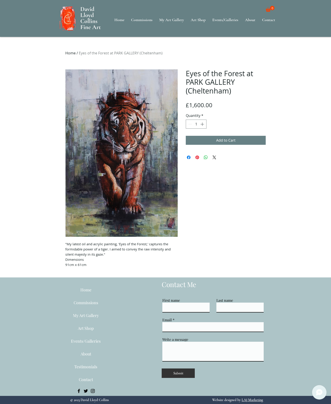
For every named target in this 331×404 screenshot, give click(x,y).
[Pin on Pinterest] (197, 157)
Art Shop (86, 328)
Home (70, 53)
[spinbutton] (196, 124)
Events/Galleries (86, 341)
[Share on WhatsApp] (206, 157)
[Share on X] (214, 157)
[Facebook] (79, 391)
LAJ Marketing (252, 400)
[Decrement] (189, 124)
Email (167, 320)
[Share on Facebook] (188, 157)
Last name (224, 300)
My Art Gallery (86, 315)
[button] (270, 9)
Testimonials (85, 366)
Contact (86, 379)
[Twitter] (85, 391)
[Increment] (203, 124)
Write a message (175, 339)
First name (171, 300)
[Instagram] (92, 391)
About (86, 354)
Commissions (86, 302)
